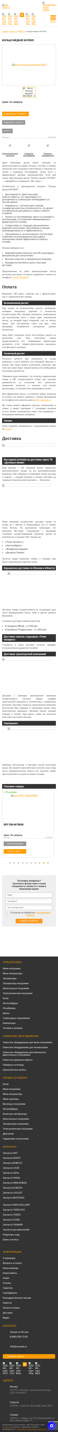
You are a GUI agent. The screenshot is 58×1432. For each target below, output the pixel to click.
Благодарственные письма (17, 1298)
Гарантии (8, 1288)
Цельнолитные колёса (14, 1070)
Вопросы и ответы (12, 1263)
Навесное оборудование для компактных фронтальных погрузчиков (24, 1053)
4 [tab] (22, 863)
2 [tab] (14, 863)
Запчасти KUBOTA (12, 1188)
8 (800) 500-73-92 (19, 1337)
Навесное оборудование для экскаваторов (25, 1047)
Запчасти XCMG (11, 1220)
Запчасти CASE (11, 1168)
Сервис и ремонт (15, 1077)
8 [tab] (39, 863)
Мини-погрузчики (11, 968)
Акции (6, 1278)
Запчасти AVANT (12, 1158)
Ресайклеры (9, 1008)
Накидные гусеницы (13, 1065)
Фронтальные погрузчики (16, 988)
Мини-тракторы (11, 1099)
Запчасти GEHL (11, 1173)
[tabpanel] (29, 824)
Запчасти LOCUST (12, 1193)
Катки (6, 998)
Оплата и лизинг (11, 1308)
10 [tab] (48, 863)
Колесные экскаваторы (15, 1114)
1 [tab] (10, 863)
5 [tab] (26, 863)
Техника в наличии (12, 1028)
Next (54, 825)
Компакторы (9, 1023)
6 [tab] (31, 863)
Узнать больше (15, 844)
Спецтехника (12, 962)
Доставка (8, 1313)
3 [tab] (18, 863)
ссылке (8, 429)
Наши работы (10, 1273)
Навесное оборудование (21, 1036)
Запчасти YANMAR (13, 1224)
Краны (6, 1013)
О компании (9, 1258)
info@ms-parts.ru (43, 400)
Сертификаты (10, 1293)
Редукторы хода (11, 1234)
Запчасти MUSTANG (13, 1198)
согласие (6, 1427)
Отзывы (7, 1283)
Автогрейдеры (10, 1003)
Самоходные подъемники (16, 1018)
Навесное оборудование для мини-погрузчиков (27, 1042)
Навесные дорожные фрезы (18, 1060)
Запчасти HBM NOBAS (15, 1183)
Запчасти (9, 1146)
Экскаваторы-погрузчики (16, 983)
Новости (7, 1303)
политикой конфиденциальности (32, 1429)
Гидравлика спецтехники (16, 1139)
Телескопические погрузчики (18, 993)
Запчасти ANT (10, 1153)
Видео (6, 1318)
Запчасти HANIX (11, 1178)
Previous (3, 825)
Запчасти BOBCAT (12, 1163)
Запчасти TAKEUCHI (14, 1210)
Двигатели (8, 1134)
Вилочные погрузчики (14, 1104)
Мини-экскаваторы (12, 973)
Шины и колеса (11, 1239)
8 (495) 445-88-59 (20, 277)
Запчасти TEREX (12, 1215)
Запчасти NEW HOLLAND (16, 1205)
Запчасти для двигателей (16, 1229)
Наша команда (10, 1268)
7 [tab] (35, 863)
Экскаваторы (10, 978)
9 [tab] (43, 863)
